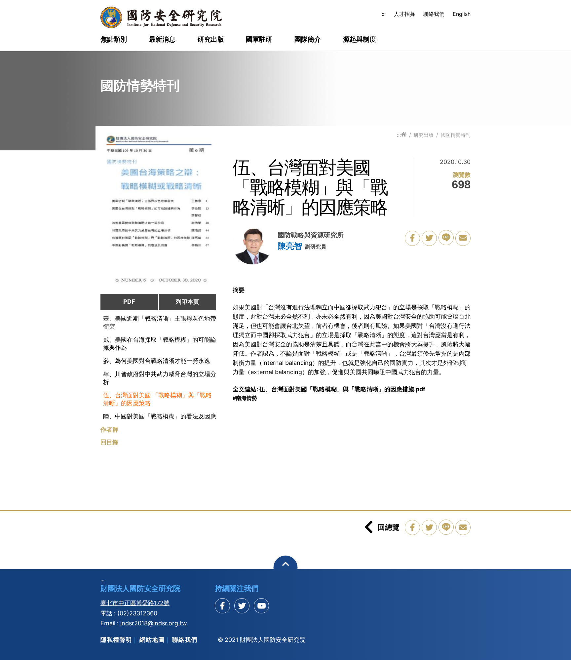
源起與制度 (359, 39)
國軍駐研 (259, 39)
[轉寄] (463, 238)
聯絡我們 (433, 14)
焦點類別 (113, 39)
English (462, 14)
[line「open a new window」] (446, 237)
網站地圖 (152, 639)
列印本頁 (187, 301)
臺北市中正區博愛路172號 (135, 603)
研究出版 (211, 39)
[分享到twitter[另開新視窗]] (241, 605)
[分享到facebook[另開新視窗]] (222, 605)
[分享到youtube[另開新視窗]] (261, 605)
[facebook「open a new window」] (412, 238)
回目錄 (109, 442)
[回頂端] (286, 568)
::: (384, 14)
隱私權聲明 (116, 639)
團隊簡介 (307, 39)
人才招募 (404, 14)
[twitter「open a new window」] (429, 238)
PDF (129, 301)
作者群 (109, 429)
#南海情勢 (245, 398)
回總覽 (389, 527)
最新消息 (162, 39)
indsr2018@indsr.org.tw (153, 623)
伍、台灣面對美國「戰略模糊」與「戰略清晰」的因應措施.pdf (342, 389)
